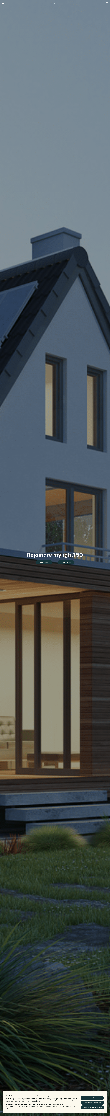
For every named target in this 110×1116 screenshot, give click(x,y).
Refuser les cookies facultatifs (92, 1102)
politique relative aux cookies (23, 1104)
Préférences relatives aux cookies (92, 1107)
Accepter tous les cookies (92, 1098)
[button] (107, 3)
